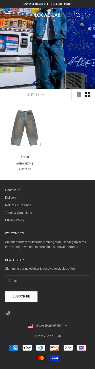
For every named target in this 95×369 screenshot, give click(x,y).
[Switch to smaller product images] (87, 94)
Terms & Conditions (18, 213)
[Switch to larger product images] (79, 94)
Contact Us (12, 190)
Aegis (25, 157)
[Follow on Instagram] (7, 312)
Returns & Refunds (18, 205)
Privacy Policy (14, 220)
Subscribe (21, 296)
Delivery (10, 197)
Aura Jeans (24, 163)
